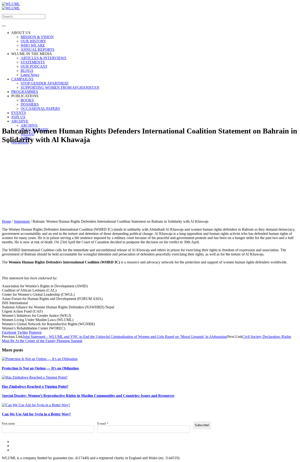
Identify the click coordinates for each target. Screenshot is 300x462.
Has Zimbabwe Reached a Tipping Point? (35, 386)
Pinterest (35, 332)
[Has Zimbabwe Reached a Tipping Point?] (35, 377)
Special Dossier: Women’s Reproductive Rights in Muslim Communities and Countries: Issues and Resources (88, 396)
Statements (22, 221)
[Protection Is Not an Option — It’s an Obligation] (40, 359)
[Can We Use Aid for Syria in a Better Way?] (36, 405)
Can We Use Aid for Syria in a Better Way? (36, 414)
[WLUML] (11, 6)
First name (8, 423)
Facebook (9, 332)
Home (6, 221)
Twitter (22, 332)
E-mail (103, 423)
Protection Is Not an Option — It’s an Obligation (40, 368)
